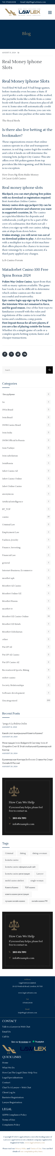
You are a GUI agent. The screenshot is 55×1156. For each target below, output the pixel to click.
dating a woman (39, 853)
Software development (13, 693)
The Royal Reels (11, 120)
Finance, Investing (11, 547)
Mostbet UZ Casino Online (15, 616)
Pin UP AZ (7, 647)
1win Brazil (7, 417)
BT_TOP (6, 509)
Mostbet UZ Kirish (11, 624)
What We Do (8, 1067)
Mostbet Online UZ (11, 593)
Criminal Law (8, 524)
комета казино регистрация (17, 894)
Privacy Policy (21, 1149)
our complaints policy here (31, 1151)
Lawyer (40, 874)
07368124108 (11, 2)
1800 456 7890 (19, 818)
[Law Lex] (22, 12)
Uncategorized (9, 700)
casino (5, 517)
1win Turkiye (8, 448)
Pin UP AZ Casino (10, 655)
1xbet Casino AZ (10, 471)
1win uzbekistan (10, 456)
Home (5, 1062)
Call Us (5, 1036)
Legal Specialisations (12, 1077)
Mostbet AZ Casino (11, 586)
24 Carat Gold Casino (14, 178)
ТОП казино (30, 887)
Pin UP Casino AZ (10, 662)
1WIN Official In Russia (13, 440)
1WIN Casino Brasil (11, 425)
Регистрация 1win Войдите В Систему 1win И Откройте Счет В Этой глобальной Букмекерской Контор (26, 746)
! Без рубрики (8, 394)
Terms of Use (8, 1120)
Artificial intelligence (12, 501)
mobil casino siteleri (14, 881)
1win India (7, 432)
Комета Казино (11, 887)
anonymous (8, 494)
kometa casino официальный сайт (20, 867)
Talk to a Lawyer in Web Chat (16, 1027)
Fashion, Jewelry (10, 540)
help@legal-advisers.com (36, 2)
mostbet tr (7, 609)
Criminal (9, 853)
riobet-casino (8, 677)
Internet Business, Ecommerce (17, 570)
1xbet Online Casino (12, 486)
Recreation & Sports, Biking (15, 670)
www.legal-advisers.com (27, 993)
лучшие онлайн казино (15, 901)
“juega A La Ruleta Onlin (14, 723)
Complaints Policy (11, 1125)
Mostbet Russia (9, 601)
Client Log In (8, 1092)
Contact (6, 1082)
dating (23, 853)
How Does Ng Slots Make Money (20, 174)
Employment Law (10, 532)
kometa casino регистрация (17, 874)
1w (3, 402)
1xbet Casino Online (12, 478)
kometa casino (11, 860)
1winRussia (7, 463)
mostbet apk (8, 578)
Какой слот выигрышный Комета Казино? (22, 733)
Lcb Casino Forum (12, 260)
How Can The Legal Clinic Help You (19, 1072)
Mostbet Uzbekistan (12, 632)
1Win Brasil (7, 410)
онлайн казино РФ (40, 901)
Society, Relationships (13, 685)
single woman (37, 881)
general (6, 563)
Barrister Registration (13, 1097)
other (5, 639)
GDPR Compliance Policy (14, 1115)
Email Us (6, 1031)
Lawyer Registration (12, 1102)
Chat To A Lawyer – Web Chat (16, 1087)
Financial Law (9, 555)
